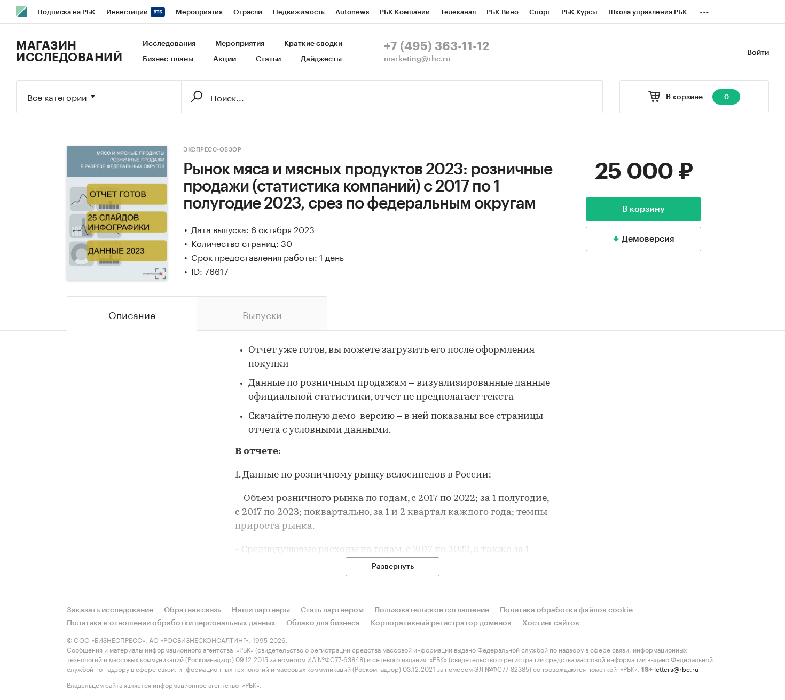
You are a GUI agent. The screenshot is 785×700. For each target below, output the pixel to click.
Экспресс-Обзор (212, 150)
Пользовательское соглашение (431, 610)
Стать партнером (332, 610)
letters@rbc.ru (676, 668)
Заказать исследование (110, 610)
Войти (758, 53)
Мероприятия (239, 43)
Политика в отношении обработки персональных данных (171, 623)
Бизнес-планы (168, 59)
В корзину (643, 209)
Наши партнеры (261, 610)
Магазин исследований (69, 51)
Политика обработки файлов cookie (566, 610)
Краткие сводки (313, 43)
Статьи (268, 59)
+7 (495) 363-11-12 (436, 46)
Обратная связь (192, 610)
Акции (224, 59)
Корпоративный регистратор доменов (441, 623)
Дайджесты (321, 59)
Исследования (169, 43)
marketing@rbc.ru (417, 59)
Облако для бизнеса (323, 623)
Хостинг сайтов (550, 623)
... (704, 10)
